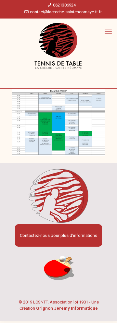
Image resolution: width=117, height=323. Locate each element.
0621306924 (64, 5)
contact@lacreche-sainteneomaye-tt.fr (66, 11)
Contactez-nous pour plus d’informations (58, 235)
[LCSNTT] (58, 46)
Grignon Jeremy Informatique (67, 308)
